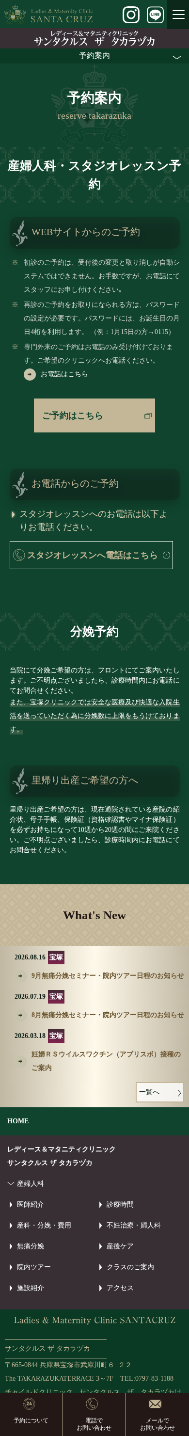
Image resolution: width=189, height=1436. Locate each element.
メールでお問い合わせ (157, 1424)
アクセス (120, 1288)
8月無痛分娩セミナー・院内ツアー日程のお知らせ (108, 1015)
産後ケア (120, 1246)
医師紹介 (30, 1204)
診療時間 (120, 1204)
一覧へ (149, 1092)
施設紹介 (30, 1288)
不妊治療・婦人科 (134, 1225)
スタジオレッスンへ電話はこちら (92, 555)
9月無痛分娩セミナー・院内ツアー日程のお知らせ (108, 975)
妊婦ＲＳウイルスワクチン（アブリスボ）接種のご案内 (106, 1061)
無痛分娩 (30, 1246)
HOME (18, 1121)
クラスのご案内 (130, 1267)
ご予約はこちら (72, 415)
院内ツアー (34, 1267)
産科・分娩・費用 (44, 1225)
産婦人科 (30, 1183)
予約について (31, 1420)
